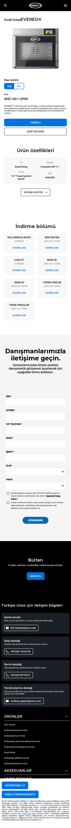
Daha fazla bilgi (29, 813)
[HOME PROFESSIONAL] (35, 5)
